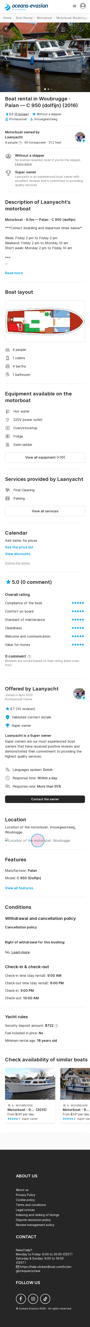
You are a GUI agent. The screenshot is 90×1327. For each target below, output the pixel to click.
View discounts (18, 554)
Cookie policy (25, 1200)
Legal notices (25, 1210)
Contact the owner (45, 799)
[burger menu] (75, 6)
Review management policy (35, 1225)
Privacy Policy (25, 1195)
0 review (21, 114)
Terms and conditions (31, 1205)
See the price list (19, 547)
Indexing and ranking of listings (37, 1215)
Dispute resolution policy (33, 1220)
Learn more (21, 952)
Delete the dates (17, 563)
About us (22, 1190)
